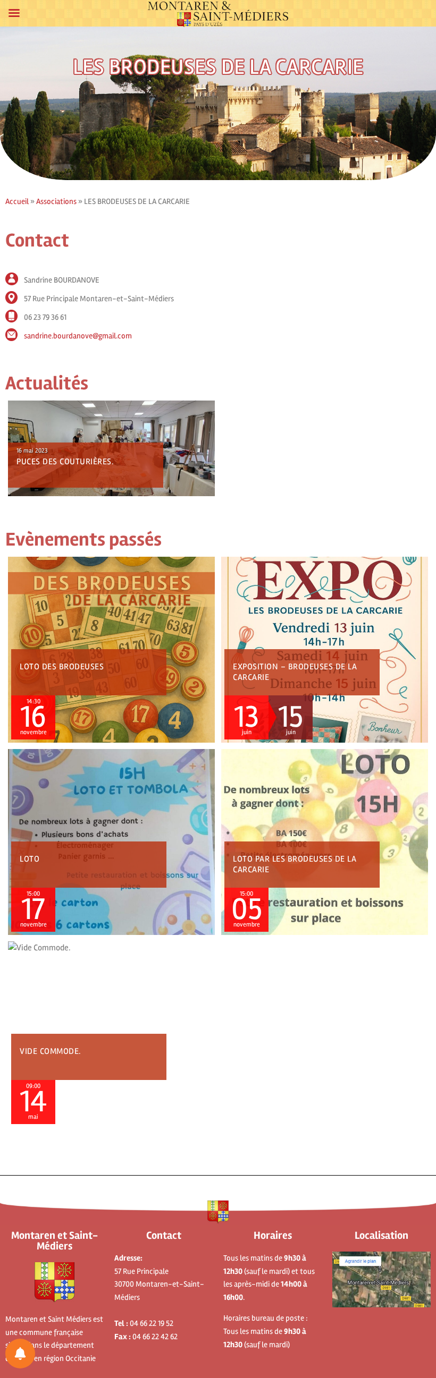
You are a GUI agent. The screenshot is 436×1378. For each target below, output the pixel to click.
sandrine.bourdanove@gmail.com (78, 336)
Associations (56, 201)
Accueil (17, 201)
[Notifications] (20, 1353)
